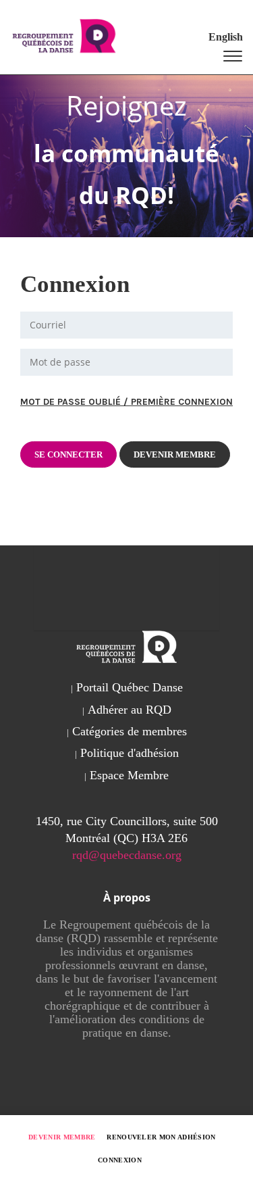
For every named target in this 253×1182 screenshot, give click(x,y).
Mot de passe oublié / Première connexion (126, 402)
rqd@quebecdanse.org (126, 855)
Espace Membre (129, 775)
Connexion (120, 1160)
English (225, 37)
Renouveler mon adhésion (161, 1137)
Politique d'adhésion (129, 753)
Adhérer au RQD (129, 709)
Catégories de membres (129, 731)
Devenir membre (62, 1137)
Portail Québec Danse (129, 687)
